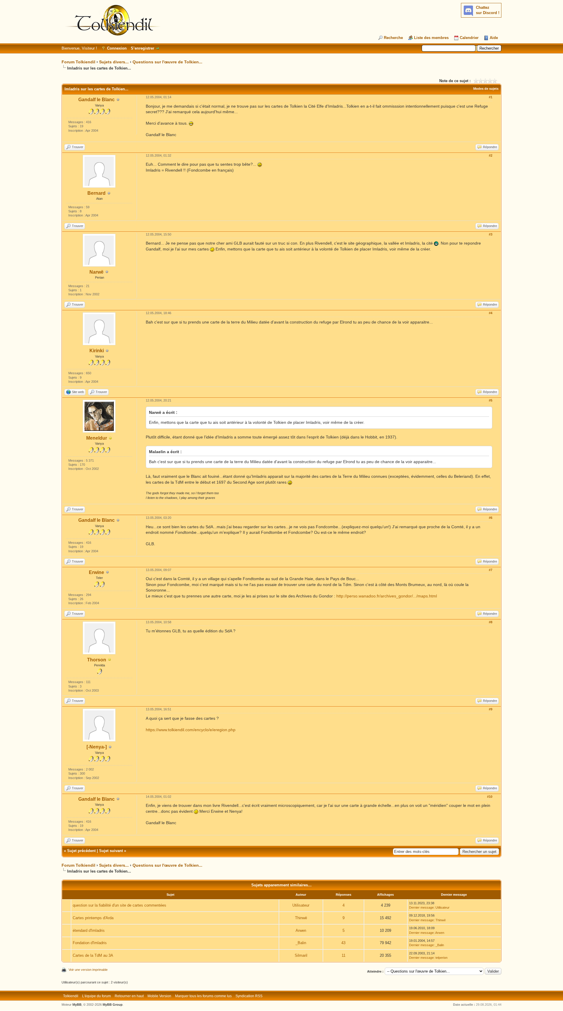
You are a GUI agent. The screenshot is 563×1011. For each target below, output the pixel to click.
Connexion (117, 48)
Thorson (96, 659)
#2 (490, 155)
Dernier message (421, 907)
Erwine (96, 572)
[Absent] (110, 438)
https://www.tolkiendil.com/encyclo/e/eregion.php (190, 729)
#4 (490, 313)
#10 (489, 796)
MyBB (77, 1004)
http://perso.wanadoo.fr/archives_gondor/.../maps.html (386, 596)
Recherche (393, 37)
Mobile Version (159, 996)
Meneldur (96, 438)
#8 (490, 622)
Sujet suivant (111, 851)
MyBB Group (113, 1004)
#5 (490, 400)
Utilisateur (300, 905)
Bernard (96, 193)
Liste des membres (431, 37)
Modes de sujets (485, 88)
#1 (490, 97)
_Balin (301, 943)
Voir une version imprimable (88, 969)
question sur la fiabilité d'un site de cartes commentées (119, 905)
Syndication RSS (248, 996)
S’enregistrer (142, 48)
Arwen (301, 930)
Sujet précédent (81, 851)
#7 (490, 570)
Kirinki (96, 350)
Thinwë (301, 918)
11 (343, 955)
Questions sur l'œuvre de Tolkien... (167, 62)
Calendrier (469, 37)
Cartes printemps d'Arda (93, 918)
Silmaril (301, 955)
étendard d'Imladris (89, 930)
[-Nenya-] (97, 746)
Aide (494, 37)
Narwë (96, 272)
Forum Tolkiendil (78, 62)
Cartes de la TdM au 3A (93, 955)
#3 (490, 234)
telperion (441, 957)
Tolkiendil (70, 996)
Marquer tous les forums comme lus (203, 996)
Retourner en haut (129, 996)
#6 (490, 517)
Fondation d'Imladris (90, 943)
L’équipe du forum (96, 996)
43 (343, 943)
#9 (490, 709)
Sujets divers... (114, 62)
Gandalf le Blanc (96, 99)
